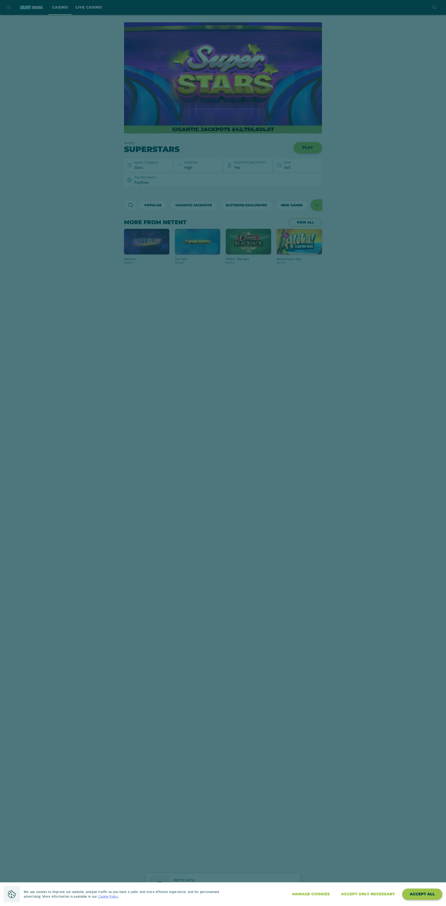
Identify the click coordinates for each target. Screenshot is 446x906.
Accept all (422, 894)
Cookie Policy (108, 896)
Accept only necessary (368, 894)
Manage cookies (311, 894)
